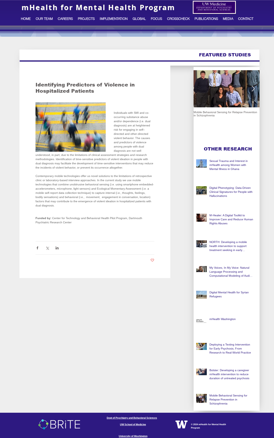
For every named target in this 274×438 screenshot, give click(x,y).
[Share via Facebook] (37, 248)
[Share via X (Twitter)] (47, 248)
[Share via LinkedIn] (57, 248)
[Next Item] (253, 89)
